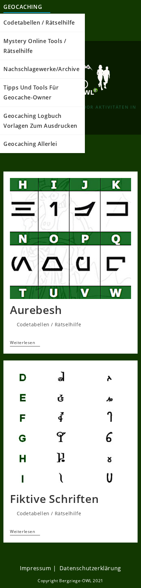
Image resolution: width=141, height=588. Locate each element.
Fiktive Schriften (54, 498)
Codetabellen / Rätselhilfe (49, 324)
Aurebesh (36, 309)
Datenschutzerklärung (90, 568)
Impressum (35, 568)
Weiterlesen (25, 343)
